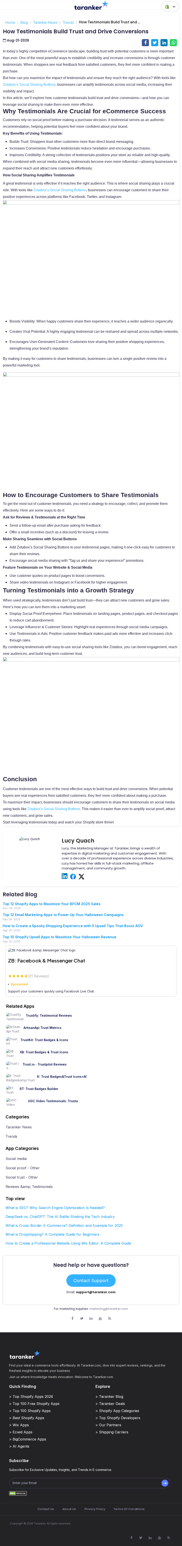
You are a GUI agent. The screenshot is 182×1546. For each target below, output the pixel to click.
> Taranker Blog (109, 1396)
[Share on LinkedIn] (164, 42)
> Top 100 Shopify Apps (30, 1411)
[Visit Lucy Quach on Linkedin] (64, 876)
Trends (68, 22)
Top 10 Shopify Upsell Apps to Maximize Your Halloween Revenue (59, 937)
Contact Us (46, 1509)
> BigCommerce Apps (27, 1439)
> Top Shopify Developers (117, 1418)
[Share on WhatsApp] (173, 42)
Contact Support (91, 1280)
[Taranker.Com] (91, 5)
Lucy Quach (78, 840)
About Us (69, 1509)
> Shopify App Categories (117, 1411)
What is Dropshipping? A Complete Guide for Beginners (52, 1234)
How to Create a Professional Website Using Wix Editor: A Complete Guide (68, 1243)
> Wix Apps (19, 1425)
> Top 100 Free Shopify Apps (34, 1403)
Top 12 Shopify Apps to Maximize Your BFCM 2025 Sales (52, 904)
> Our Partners (108, 1425)
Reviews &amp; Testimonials (29, 1186)
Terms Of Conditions (129, 1509)
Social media (16, 1158)
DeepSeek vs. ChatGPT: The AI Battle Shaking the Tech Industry (60, 1216)
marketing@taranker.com (108, 1309)
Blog (24, 22)
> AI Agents (19, 1446)
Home (10, 22)
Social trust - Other (22, 1177)
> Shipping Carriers (111, 1432)
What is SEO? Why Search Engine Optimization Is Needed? (55, 1207)
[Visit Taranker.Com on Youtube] (100, 1318)
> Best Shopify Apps (26, 1418)
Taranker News (45, 22)
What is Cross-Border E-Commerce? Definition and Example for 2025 (64, 1225)
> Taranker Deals (110, 1403)
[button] (170, 6)
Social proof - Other (23, 1168)
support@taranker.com (95, 1292)
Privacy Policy (95, 1509)
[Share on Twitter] (154, 42)
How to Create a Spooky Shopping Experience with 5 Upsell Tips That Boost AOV (73, 926)
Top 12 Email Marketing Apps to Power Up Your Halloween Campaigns (63, 914)
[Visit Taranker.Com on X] (81, 1318)
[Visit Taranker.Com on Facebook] (72, 1318)
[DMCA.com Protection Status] (18, 1493)
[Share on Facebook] (145, 42)
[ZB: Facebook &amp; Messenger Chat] (91, 950)
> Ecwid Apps (20, 1432)
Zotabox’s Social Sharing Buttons (29, 84)
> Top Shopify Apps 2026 (31, 1396)
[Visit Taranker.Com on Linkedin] (91, 1318)
